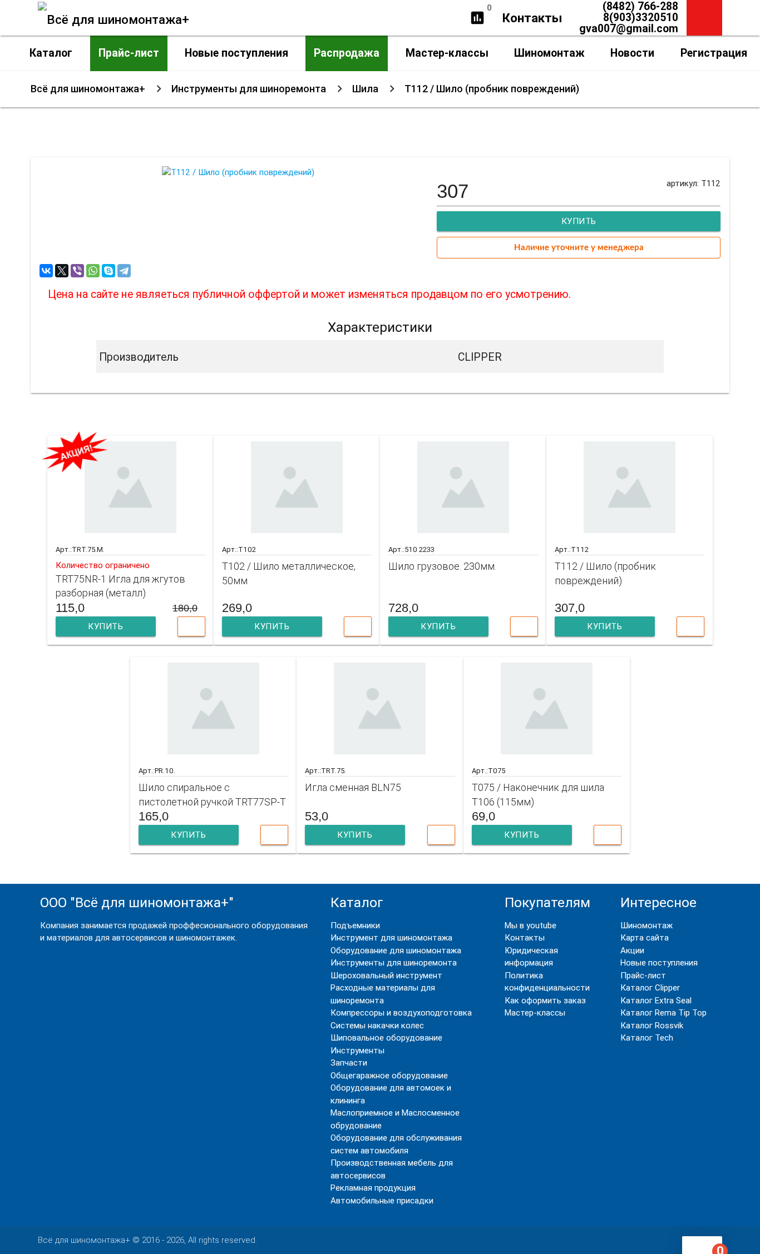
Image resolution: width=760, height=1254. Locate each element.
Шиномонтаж (549, 53)
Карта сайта (644, 937)
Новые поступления (236, 53)
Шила (365, 88)
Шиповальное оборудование (386, 1037)
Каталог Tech (646, 1037)
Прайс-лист (128, 53)
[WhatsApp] (93, 270)
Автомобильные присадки (381, 1200)
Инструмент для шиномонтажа (391, 937)
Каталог (50, 53)
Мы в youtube (530, 925)
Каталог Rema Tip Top (663, 1012)
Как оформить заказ (545, 1000)
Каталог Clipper (650, 987)
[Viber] (77, 270)
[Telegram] (124, 270)
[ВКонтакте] (46, 270)
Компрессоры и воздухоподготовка (401, 1012)
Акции (632, 950)
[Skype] (108, 270)
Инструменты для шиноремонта (248, 88)
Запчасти (348, 1062)
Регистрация (713, 53)
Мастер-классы (447, 53)
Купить (105, 626)
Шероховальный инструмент (386, 975)
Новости (632, 53)
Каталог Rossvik (651, 1025)
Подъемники (355, 925)
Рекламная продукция (373, 1187)
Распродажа (346, 53)
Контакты (532, 18)
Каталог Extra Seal (656, 1000)
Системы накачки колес (377, 1025)
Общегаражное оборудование (389, 1075)
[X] (61, 270)
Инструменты (357, 1050)
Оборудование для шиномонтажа (395, 950)
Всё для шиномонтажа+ (88, 88)
